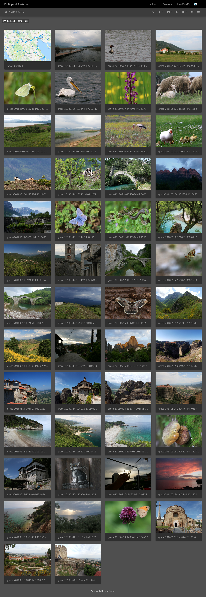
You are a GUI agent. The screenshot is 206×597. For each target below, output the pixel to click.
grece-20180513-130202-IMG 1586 (127, 322)
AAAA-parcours (15, 65)
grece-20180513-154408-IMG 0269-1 (27, 365)
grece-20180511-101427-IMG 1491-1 (78, 237)
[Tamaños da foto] (169, 12)
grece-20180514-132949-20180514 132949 (128, 408)
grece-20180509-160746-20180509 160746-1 (27, 151)
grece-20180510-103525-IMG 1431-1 (128, 151)
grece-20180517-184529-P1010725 (127, 494)
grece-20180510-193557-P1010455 (177, 194)
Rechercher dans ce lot (17, 20)
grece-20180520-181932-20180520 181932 (27, 580)
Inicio (6, 12)
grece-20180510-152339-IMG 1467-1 (27, 194)
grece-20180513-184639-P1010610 (77, 365)
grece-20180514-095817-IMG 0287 (26, 408)
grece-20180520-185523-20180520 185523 (78, 580)
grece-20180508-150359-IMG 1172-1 (78, 65)
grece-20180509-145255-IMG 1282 (177, 108)
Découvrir (167, 4)
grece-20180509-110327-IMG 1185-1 (128, 65)
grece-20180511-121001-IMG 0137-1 (178, 237)
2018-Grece (18, 12)
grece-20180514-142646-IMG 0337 (177, 408)
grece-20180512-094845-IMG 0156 (26, 280)
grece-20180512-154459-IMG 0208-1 (78, 279)
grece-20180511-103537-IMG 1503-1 (128, 237)
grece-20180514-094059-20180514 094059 (178, 365)
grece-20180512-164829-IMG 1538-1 (178, 280)
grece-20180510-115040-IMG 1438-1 (178, 151)
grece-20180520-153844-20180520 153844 (178, 537)
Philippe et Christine (16, 4)
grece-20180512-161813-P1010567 (127, 280)
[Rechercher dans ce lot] (154, 12)
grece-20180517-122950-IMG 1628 (77, 494)
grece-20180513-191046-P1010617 (127, 365)
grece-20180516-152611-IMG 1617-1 (178, 451)
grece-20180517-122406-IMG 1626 (26, 494)
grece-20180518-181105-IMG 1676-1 (78, 537)
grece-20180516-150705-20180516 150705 (128, 451)
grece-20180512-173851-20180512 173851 (27, 322)
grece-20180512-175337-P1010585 (77, 322)
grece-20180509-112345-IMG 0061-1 (178, 65)
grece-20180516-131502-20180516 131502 (27, 451)
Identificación (183, 4)
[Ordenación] (161, 12)
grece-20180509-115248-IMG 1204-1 (27, 108)
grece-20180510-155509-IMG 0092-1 (128, 194)
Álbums (154, 4)
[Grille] (192, 12)
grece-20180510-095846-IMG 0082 (77, 151)
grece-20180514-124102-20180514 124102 (78, 408)
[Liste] (198, 12)
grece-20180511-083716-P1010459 (26, 237)
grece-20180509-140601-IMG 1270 (127, 108)
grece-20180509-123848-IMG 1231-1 (78, 108)
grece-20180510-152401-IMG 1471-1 (78, 194)
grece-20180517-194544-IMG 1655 (177, 494)
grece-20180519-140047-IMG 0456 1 (128, 537)
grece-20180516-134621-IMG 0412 (77, 451)
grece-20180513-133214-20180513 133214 (178, 322)
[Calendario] (184, 12)
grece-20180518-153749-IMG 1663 (26, 537)
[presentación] (177, 12)
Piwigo (111, 591)
